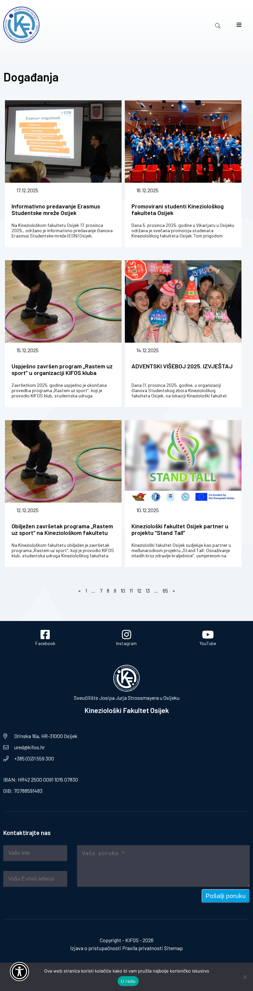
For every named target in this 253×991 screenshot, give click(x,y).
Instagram (126, 643)
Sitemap (173, 948)
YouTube (208, 643)
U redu (128, 981)
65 (165, 590)
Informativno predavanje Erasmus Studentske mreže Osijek (56, 209)
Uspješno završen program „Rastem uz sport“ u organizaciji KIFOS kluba (62, 369)
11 (131, 590)
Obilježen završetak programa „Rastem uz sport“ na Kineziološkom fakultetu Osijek (62, 532)
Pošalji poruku (226, 895)
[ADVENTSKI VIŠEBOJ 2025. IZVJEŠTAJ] (183, 308)
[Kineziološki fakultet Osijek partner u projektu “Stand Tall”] (183, 468)
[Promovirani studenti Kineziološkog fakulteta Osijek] (183, 148)
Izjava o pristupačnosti (95, 948)
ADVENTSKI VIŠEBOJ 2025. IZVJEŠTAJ (182, 366)
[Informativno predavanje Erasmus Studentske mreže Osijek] (63, 148)
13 (148, 590)
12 (139, 590)
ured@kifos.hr (29, 747)
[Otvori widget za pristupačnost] (19, 971)
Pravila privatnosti (142, 948)
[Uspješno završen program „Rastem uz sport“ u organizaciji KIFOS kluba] (63, 308)
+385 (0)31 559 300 (34, 758)
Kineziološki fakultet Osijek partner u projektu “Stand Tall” (179, 529)
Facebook (45, 643)
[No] (244, 977)
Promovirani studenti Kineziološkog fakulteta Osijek (177, 209)
